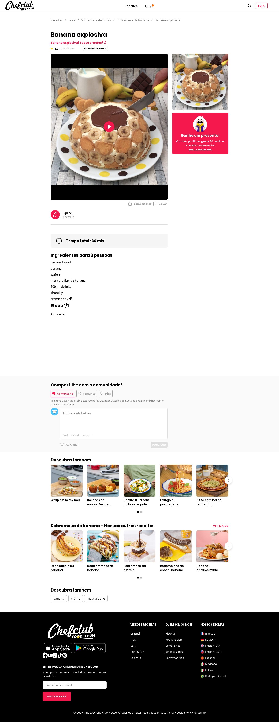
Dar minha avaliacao (95, 48)
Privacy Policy (165, 712)
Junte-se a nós (174, 652)
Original (135, 633)
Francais (210, 633)
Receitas (131, 6)
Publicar (159, 444)
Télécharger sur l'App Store (58, 648)
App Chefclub (174, 639)
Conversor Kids (175, 658)
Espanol (210, 658)
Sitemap (200, 712)
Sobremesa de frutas (96, 20)
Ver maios (220, 526)
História (170, 633)
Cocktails (135, 658)
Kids (133, 639)
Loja (261, 6)
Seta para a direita (228, 480)
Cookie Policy (185, 712)
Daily (133, 645)
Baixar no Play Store (90, 648)
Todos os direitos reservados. (138, 712)
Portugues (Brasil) (216, 676)
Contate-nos (173, 645)
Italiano (209, 670)
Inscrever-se (56, 696)
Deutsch (210, 639)
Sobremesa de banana (133, 20)
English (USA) (213, 652)
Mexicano (211, 664)
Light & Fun (137, 652)
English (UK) (212, 645)
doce (71, 20)
